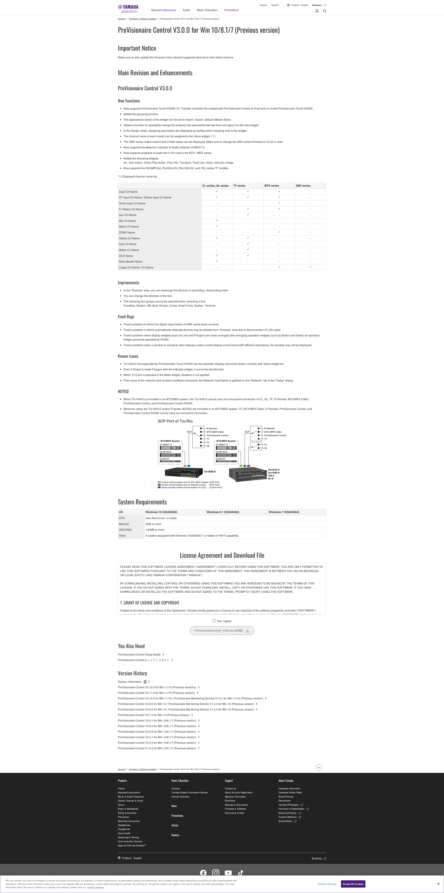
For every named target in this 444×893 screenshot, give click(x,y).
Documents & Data (234, 812)
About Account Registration (239, 792)
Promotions (231, 10)
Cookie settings (95, 887)
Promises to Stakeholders (292, 808)
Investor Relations (288, 816)
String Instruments (127, 812)
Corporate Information (289, 788)
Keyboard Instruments (129, 792)
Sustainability (285, 821)
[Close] (438, 884)
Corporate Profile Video (290, 792)
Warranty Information (235, 796)
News (174, 806)
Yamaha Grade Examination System (190, 792)
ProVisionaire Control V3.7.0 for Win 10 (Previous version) (153, 715)
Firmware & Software (235, 808)
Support (275, 4)
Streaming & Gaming (128, 837)
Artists (175, 825)
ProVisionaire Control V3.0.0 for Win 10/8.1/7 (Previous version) (157, 743)
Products (122, 780)
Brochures (230, 800)
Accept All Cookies (353, 884)
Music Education (207, 10)
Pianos (121, 788)
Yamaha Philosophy (288, 804)
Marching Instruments (129, 821)
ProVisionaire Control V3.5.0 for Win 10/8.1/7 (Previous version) (157, 732)
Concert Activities (180, 796)
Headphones (124, 825)
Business (317, 5)
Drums (121, 804)
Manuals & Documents (236, 804)
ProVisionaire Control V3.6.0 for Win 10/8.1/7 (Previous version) (157, 726)
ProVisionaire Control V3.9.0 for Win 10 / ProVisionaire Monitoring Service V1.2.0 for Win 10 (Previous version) (186, 704)
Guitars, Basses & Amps (130, 800)
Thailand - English (299, 4)
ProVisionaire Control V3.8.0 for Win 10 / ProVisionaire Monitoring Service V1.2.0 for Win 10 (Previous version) (186, 709)
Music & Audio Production (131, 796)
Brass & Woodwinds (128, 808)
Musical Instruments (163, 10)
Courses (176, 788)
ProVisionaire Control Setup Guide (139, 654)
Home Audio (124, 833)
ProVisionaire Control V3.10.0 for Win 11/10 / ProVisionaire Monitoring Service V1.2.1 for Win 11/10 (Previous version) (190, 698)
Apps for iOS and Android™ (132, 845)
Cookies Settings (327, 884)
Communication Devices (130, 841)
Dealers (263, 4)
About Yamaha (286, 780)
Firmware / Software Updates (142, 18)
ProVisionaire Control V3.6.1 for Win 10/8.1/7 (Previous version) (157, 720)
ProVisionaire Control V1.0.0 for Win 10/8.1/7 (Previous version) (157, 748)
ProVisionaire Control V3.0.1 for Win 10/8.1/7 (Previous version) (157, 737)
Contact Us (230, 788)
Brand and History (288, 812)
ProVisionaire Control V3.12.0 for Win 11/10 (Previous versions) (157, 687)
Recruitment (285, 800)
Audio (186, 10)
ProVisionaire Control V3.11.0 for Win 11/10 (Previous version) (156, 693)
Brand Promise (286, 796)
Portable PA (124, 829)
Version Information (130, 682)
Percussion (123, 816)
